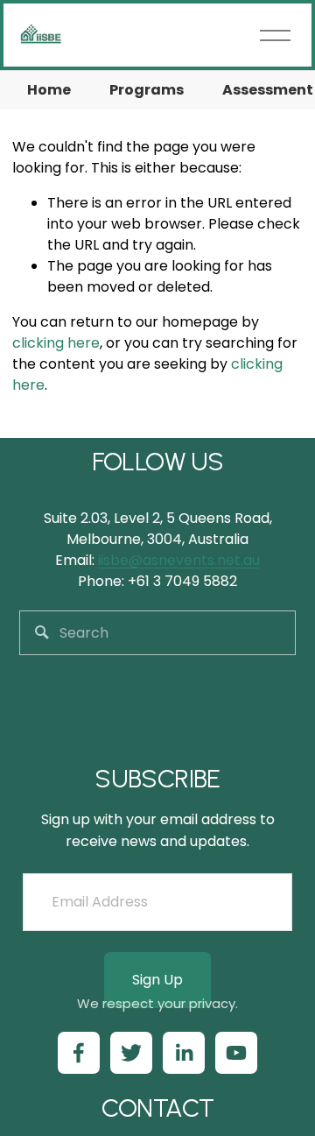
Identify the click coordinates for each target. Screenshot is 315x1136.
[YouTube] (236, 1053)
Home (49, 90)
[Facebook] (79, 1053)
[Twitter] (131, 1053)
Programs (146, 90)
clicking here (56, 343)
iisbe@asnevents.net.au (179, 560)
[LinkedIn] (184, 1053)
